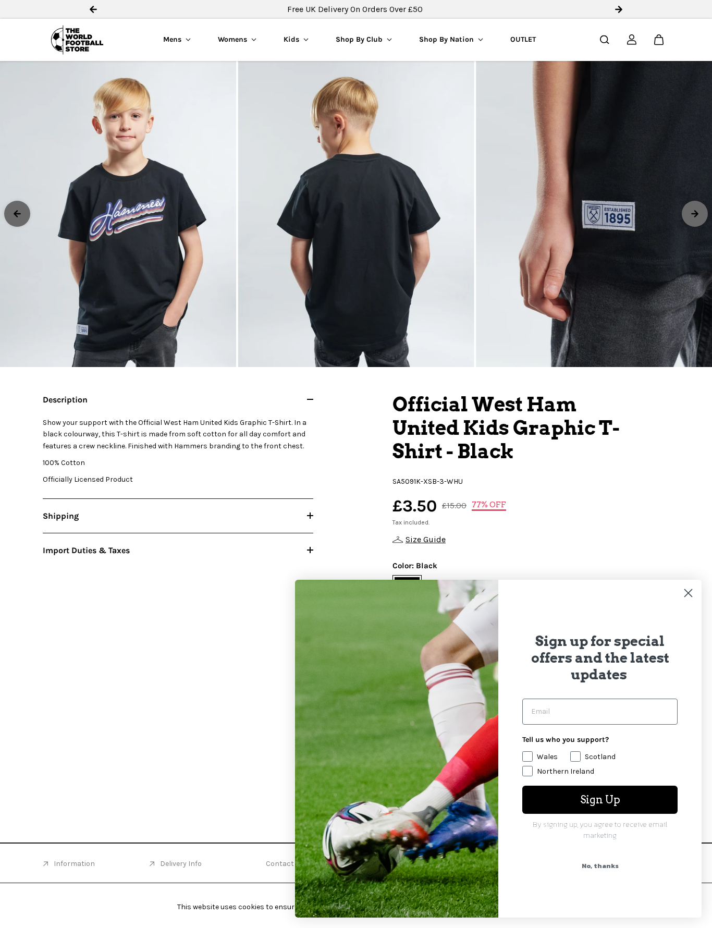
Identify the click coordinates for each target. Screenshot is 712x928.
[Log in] (632, 40)
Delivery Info (181, 863)
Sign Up (600, 799)
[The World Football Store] (77, 40)
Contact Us (285, 863)
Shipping (61, 516)
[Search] (605, 40)
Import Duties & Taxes (86, 550)
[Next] (695, 214)
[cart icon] (659, 40)
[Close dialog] (688, 593)
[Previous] (17, 214)
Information (74, 863)
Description (65, 400)
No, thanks (600, 866)
